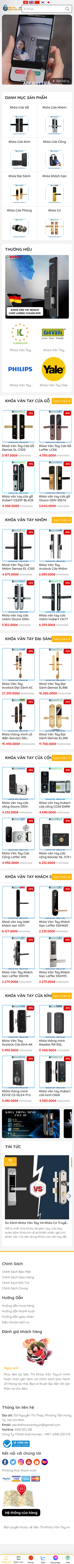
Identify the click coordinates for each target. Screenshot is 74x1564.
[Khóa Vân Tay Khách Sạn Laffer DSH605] (55, 902)
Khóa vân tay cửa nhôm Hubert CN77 (53, 617)
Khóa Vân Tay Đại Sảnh (29, 638)
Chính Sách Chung (15, 1288)
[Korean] (42, 2)
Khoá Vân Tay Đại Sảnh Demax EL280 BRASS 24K (53, 736)
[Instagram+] (21, 1462)
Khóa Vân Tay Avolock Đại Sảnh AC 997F (17, 686)
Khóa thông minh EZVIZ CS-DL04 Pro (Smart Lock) (16, 1093)
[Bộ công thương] (16, 1443)
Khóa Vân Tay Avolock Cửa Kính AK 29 (17, 1043)
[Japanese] (48, 2)
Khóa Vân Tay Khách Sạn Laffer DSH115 (54, 974)
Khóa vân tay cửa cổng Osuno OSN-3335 (15, 805)
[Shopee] (37, 1462)
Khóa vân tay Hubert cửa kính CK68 (55, 1093)
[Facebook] (5, 1462)
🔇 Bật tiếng (60, 81)
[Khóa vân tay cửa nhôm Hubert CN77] (55, 596)
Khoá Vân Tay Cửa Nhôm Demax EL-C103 (18, 567)
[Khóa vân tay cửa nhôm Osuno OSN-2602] (18, 596)
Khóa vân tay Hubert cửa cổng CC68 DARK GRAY (55, 805)
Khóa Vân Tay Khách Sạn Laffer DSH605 (54, 923)
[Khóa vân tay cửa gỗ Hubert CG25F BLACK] (18, 477)
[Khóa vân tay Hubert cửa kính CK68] (55, 1072)
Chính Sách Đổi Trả (15, 1283)
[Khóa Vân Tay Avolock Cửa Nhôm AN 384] (55, 545)
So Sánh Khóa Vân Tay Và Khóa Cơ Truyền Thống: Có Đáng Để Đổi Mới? (36, 1223)
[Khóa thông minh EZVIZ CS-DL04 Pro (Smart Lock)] (18, 1072)
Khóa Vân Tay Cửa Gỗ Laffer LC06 (55, 448)
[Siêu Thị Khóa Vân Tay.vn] (12, 8)
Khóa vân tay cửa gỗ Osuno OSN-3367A (54, 498)
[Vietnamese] (25, 2)
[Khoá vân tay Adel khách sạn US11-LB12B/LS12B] (18, 902)
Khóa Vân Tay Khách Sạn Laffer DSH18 (17, 974)
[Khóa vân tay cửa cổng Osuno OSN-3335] (18, 783)
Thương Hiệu (18, 249)
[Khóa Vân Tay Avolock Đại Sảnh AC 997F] (18, 664)
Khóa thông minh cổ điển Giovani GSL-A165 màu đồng (17, 736)
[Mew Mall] (31, 1123)
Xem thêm (61, 401)
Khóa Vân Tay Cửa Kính (29, 995)
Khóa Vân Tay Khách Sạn (31, 876)
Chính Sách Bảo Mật (16, 1272)
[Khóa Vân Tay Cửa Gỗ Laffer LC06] (55, 426)
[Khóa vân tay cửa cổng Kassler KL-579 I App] (55, 834)
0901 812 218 (23, 1429)
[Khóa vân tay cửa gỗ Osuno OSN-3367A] (55, 477)
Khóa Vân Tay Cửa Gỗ (27, 400)
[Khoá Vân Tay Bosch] (37, 287)
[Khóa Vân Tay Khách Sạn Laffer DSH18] (18, 953)
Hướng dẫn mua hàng (18, 1306)
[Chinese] (37, 2)
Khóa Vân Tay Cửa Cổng (30, 757)
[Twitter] (13, 1462)
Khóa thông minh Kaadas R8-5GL (52, 1042)
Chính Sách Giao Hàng (18, 1277)
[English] (31, 2)
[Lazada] (44, 1462)
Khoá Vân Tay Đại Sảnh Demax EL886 (53, 685)
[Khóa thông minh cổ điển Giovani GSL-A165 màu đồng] (18, 715)
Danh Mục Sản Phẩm (26, 97)
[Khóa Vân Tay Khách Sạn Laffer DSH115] (55, 953)
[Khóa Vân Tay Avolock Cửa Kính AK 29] (18, 1021)
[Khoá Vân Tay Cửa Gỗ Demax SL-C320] (18, 426)
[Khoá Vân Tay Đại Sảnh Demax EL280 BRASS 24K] (55, 715)
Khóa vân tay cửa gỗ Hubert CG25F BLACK (17, 498)
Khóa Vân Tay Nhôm (26, 519)
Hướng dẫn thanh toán (18, 1311)
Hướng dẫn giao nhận (18, 1317)
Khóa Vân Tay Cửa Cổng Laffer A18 (15, 855)
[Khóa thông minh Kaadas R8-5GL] (55, 1021)
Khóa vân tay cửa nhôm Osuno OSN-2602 (16, 617)
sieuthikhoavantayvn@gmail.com (36, 1425)
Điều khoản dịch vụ (15, 1322)
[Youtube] (29, 1462)
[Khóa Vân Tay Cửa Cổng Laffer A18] (18, 834)
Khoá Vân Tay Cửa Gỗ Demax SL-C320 (18, 448)
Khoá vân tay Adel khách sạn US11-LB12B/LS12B (15, 924)
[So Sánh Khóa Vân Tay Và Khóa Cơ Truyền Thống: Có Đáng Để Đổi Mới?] (37, 1187)
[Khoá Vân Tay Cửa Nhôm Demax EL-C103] (18, 545)
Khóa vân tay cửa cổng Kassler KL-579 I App (55, 855)
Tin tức (13, 1146)
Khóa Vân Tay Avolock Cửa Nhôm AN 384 (53, 567)
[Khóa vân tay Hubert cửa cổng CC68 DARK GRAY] (55, 783)
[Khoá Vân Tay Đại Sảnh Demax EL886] (55, 664)
